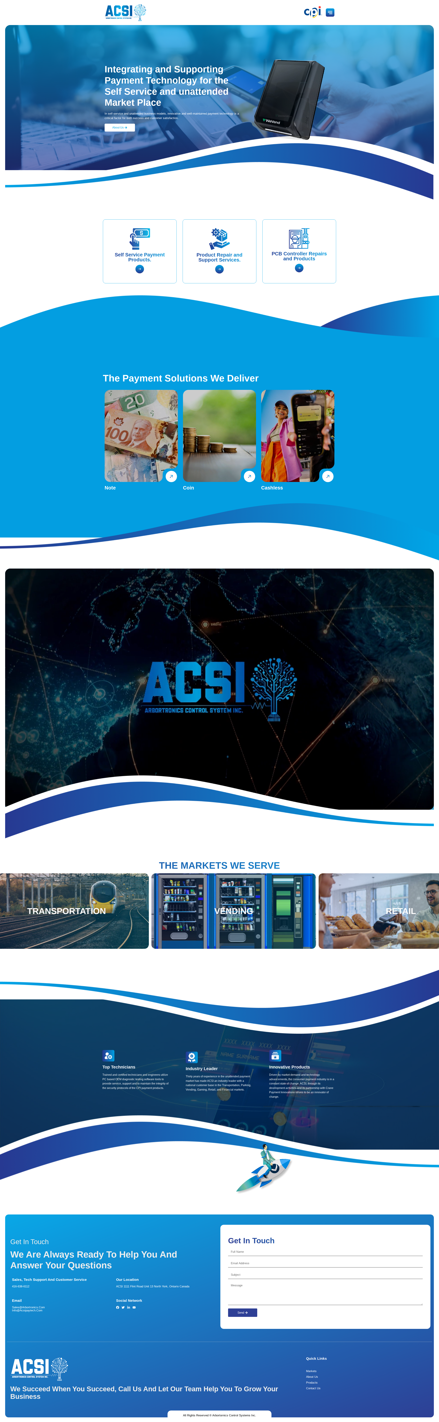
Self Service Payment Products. (140, 257)
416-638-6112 (20, 1286)
